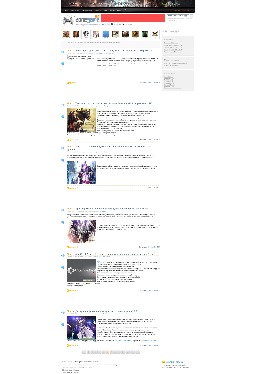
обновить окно (115, 42)
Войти (125, 10)
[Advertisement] (134, 18)
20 (63, 116)
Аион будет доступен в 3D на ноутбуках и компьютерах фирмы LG (113, 50)
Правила (76, 370)
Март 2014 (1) (168, 81)
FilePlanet (118, 341)
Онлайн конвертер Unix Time (173, 45)
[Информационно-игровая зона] (81, 21)
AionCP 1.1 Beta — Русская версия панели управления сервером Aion (114, 254)
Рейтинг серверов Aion (179, 63)
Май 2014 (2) (168, 80)
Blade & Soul (75, 10)
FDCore (99, 262)
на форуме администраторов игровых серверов (94, 42)
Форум (107, 24)
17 (132, 352)
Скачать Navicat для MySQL (173, 47)
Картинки (128, 24)
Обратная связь (67, 370)
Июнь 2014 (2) (169, 78)
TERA (105, 10)
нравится (72, 83)
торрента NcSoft (150, 341)
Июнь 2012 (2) (169, 86)
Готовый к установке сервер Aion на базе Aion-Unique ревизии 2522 (113, 103)
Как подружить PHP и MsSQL (173, 49)
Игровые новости (109, 53)
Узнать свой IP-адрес (171, 43)
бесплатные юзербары (171, 65)
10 (123, 352)
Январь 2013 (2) (169, 83)
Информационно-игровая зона (86, 362)
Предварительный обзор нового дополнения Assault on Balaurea (112, 208)
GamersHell (127, 341)
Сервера (106, 106)
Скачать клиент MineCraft (172, 52)
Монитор (117, 24)
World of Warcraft (115, 10)
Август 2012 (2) (169, 84)
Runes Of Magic (87, 10)
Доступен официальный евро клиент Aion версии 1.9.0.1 (106, 311)
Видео (105, 152)
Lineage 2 (98, 10)
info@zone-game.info (175, 362)
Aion (66, 10)
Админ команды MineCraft (70, 372)
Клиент (105, 313)
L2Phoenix (170, 20)
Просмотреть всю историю (172, 88)
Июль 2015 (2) (168, 76)
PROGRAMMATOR (154, 82)
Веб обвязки (106, 256)
